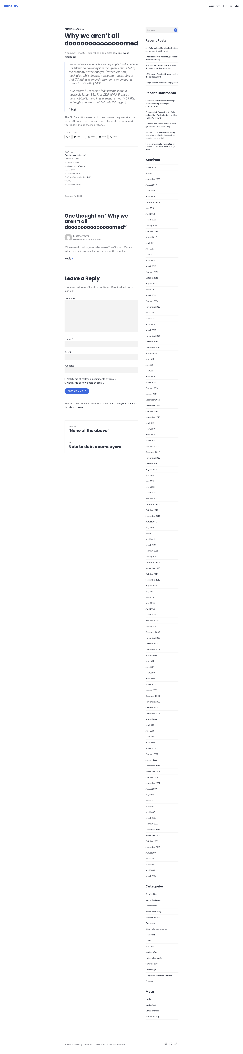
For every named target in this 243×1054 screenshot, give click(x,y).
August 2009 (151, 655)
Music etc (150, 946)
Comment (71, 298)
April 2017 (150, 260)
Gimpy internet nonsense (156, 929)
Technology (151, 969)
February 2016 (152, 301)
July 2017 (150, 243)
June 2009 (150, 667)
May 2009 (150, 672)
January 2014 (151, 394)
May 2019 (150, 190)
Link (72, 109)
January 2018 (151, 225)
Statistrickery (151, 963)
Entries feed (151, 1005)
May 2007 (150, 806)
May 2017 (150, 254)
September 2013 (153, 417)
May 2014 (150, 370)
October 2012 (152, 463)
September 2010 (153, 580)
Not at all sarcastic (154, 958)
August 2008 (151, 719)
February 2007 (152, 823)
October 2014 (152, 341)
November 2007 (153, 771)
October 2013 (152, 411)
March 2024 (151, 167)
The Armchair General (155, 112)
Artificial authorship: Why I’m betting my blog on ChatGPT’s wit (160, 103)
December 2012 (153, 452)
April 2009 (150, 678)
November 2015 (153, 307)
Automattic (120, 1044)
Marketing (150, 934)
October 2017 (152, 231)
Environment (151, 905)
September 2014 (153, 347)
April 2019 (150, 196)
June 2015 (150, 312)
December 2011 (153, 504)
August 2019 (151, 185)
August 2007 (151, 789)
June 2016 (150, 289)
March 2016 (151, 295)
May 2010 (150, 603)
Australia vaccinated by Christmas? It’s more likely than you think (161, 147)
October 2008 (152, 707)
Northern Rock (152, 952)
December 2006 (153, 829)
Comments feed (152, 1010)
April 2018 (150, 214)
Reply (68, 258)
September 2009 (153, 649)
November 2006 (153, 835)
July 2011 (150, 527)
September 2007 (153, 783)
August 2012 (151, 469)
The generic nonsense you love (159, 975)
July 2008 (150, 725)
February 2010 (152, 620)
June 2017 (150, 248)
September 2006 (153, 847)
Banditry (11, 6)
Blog (237, 6)
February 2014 (152, 388)
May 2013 (150, 429)
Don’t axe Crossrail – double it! (78, 177)
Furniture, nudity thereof (75, 155)
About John (214, 6)
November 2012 (153, 458)
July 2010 (150, 591)
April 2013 (150, 434)
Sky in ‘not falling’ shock (75, 166)
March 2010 (151, 614)
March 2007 (151, 818)
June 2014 (150, 365)
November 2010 (153, 568)
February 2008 (152, 754)
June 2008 (150, 731)
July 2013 (150, 423)
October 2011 (152, 510)
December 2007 (153, 765)
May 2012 (150, 487)
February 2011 (152, 550)
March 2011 (151, 545)
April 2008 (150, 742)
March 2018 (151, 219)
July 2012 (150, 475)
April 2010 (150, 609)
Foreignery (150, 923)
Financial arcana (74, 29)
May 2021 (150, 173)
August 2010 (151, 585)
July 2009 (150, 661)
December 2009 (153, 632)
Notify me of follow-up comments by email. (91, 378)
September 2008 (153, 713)
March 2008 (151, 748)
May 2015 (150, 318)
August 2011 (151, 521)
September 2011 (153, 516)
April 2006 (150, 870)
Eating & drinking (153, 900)
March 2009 (151, 684)
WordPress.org (152, 1016)
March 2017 (151, 266)
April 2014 (150, 376)
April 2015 (150, 324)
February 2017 (152, 272)
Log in (148, 999)
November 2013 (153, 405)
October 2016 (152, 278)
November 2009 (153, 638)
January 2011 (151, 556)
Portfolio (227, 6)
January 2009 (151, 690)
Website (69, 365)
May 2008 (150, 736)
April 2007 (150, 812)
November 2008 (153, 701)
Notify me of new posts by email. (85, 382)
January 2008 (151, 760)
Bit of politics (151, 894)
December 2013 (153, 399)
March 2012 (151, 492)
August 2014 (151, 353)
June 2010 (150, 597)
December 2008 (153, 696)
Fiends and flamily (153, 911)
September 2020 (153, 179)
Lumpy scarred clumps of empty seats (162, 82)
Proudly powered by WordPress (78, 1044)
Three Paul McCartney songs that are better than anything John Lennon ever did (161, 135)
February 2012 (152, 498)
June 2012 (150, 481)
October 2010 (152, 574)
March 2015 (151, 330)
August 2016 (151, 283)
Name (69, 339)
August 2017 (151, 237)
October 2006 (152, 841)
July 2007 (150, 794)
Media (148, 940)
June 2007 (150, 800)
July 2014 (150, 359)
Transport (150, 981)
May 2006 (150, 864)
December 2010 (153, 562)
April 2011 (150, 539)
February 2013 (152, 446)
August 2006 (151, 852)
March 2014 (151, 382)
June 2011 (150, 533)
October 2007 (152, 777)
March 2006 (151, 876)
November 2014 (153, 336)
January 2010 (151, 626)
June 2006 (150, 858)
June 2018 (150, 208)
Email (68, 352)
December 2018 (153, 202)
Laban (148, 123)
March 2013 (151, 440)
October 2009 (152, 643)
